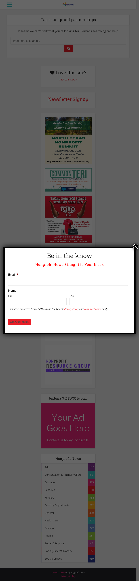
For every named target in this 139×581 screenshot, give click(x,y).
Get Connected (19, 321)
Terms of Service (92, 309)
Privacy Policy (71, 309)
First (10, 295)
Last (72, 295)
